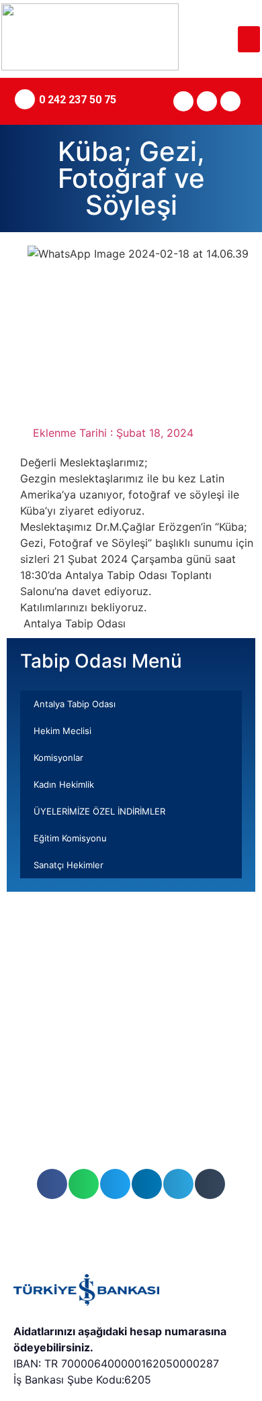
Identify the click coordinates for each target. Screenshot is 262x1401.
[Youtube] (230, 101)
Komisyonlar (58, 757)
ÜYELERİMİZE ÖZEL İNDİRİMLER (99, 811)
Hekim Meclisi (62, 730)
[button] (249, 39)
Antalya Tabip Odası (75, 703)
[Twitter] (183, 101)
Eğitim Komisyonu (70, 838)
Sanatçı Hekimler (68, 865)
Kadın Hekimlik (64, 784)
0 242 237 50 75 (77, 99)
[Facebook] (207, 101)
